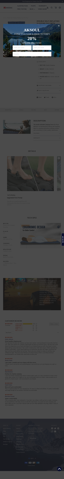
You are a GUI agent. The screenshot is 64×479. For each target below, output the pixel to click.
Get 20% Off (63, 239)
